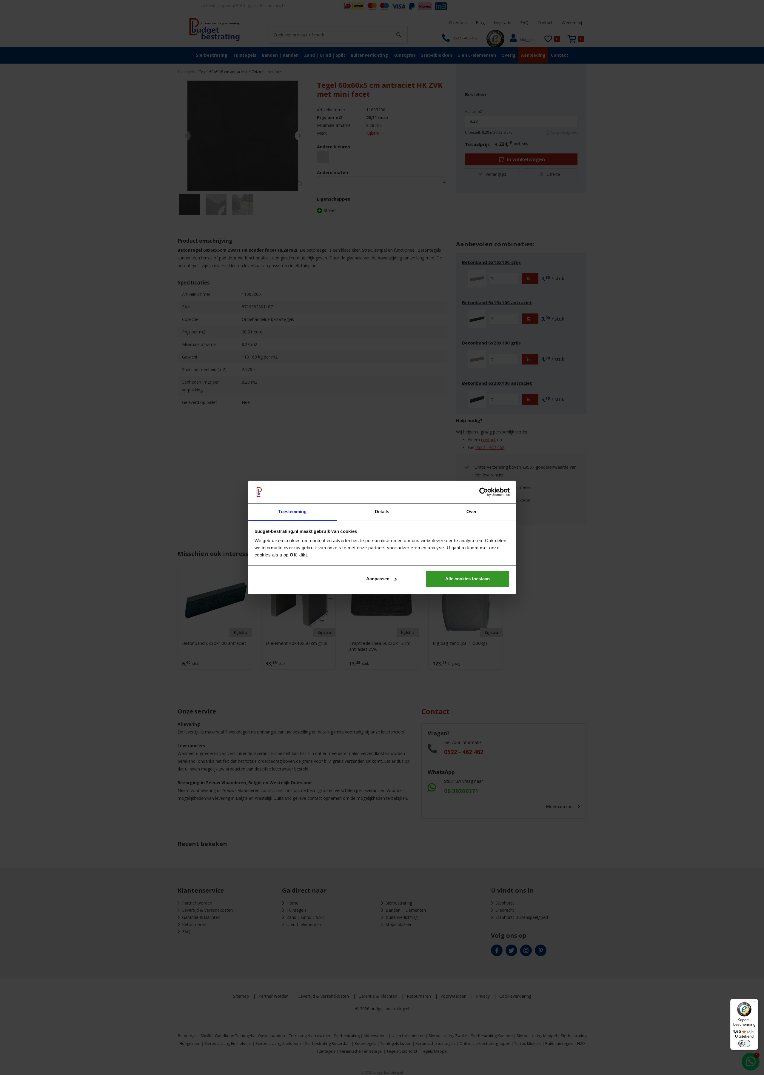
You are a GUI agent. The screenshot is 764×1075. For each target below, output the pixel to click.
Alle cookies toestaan (467, 578)
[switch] (744, 1043)
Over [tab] (471, 511)
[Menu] (754, 1002)
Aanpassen (377, 578)
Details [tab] (382, 511)
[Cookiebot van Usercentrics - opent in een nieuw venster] (484, 491)
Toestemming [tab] (292, 511)
